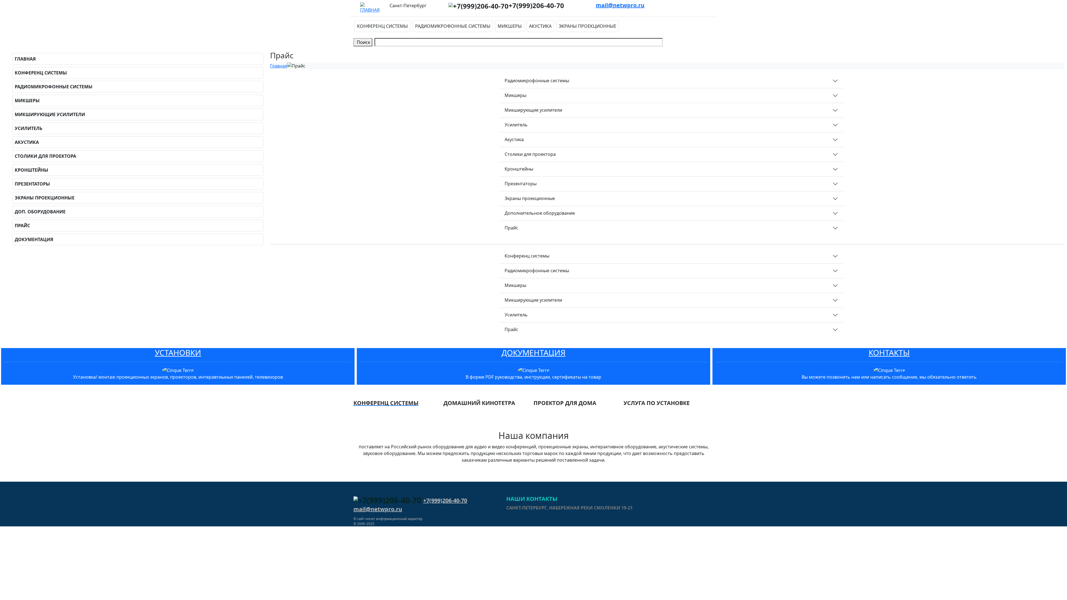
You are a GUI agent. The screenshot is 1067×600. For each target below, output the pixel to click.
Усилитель (28, 128)
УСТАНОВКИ (178, 352)
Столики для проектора (45, 156)
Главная (25, 59)
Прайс (22, 225)
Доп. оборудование (40, 212)
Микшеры (510, 26)
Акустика (540, 26)
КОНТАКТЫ (889, 352)
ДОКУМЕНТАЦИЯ (533, 352)
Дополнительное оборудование (540, 213)
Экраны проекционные (587, 26)
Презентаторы (32, 184)
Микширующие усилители (50, 114)
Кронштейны (31, 170)
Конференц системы (382, 26)
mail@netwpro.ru (620, 5)
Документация (34, 239)
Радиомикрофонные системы (452, 26)
